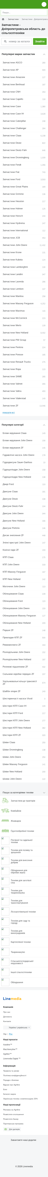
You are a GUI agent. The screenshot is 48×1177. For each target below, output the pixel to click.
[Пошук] (44, 12)
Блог (5, 1089)
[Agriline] (3, 19)
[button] (44, 4)
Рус (11, 1034)
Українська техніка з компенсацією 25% (20, 1099)
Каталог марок (9, 1094)
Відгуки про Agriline (11, 1085)
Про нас (6, 1012)
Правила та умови (11, 1071)
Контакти (7, 1021)
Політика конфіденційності (14, 1075)
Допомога (7, 1017)
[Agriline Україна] (17, 4)
